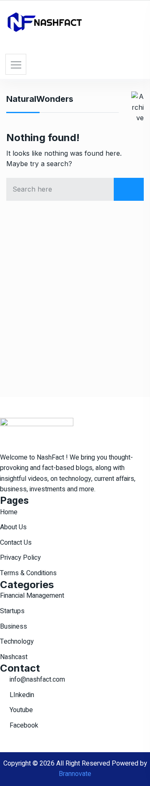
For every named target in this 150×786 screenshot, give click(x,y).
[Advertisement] (75, 301)
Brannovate (75, 774)
